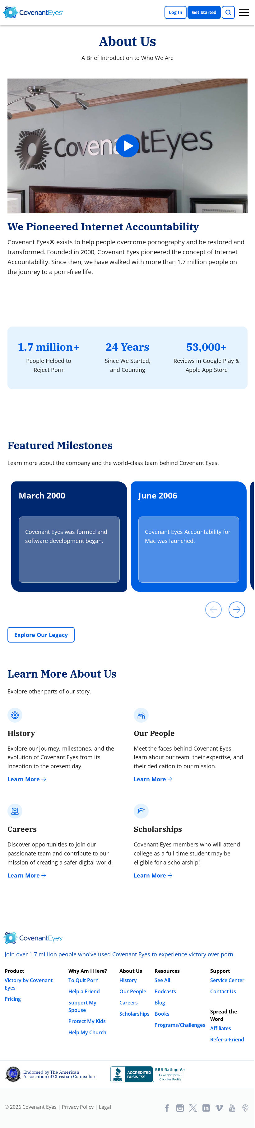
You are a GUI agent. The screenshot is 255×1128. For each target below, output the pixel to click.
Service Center (227, 980)
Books (162, 1013)
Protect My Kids (87, 1021)
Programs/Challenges (180, 1025)
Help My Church (87, 1032)
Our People (132, 991)
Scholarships (134, 1013)
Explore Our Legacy (41, 634)
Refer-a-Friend (227, 1039)
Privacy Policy (78, 1106)
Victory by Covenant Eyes (29, 984)
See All (162, 980)
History (128, 980)
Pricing (13, 998)
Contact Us (223, 991)
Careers (128, 1002)
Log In (175, 12)
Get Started (204, 12)
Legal (105, 1106)
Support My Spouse (82, 1006)
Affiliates (220, 1028)
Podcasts (165, 991)
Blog (160, 1002)
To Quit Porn (83, 980)
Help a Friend (84, 991)
